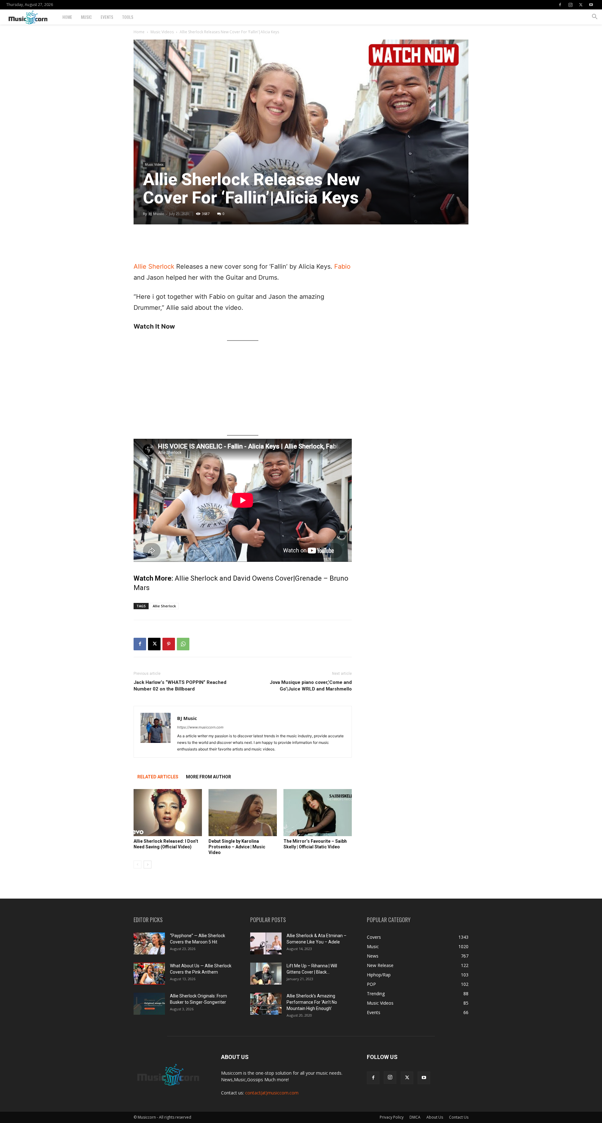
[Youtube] (591, 4)
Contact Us (458, 1117)
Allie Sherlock (154, 266)
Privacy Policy (392, 1117)
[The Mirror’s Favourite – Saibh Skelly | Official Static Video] (317, 812)
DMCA (414, 1117)
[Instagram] (570, 4)
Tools (127, 16)
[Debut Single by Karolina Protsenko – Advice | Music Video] (243, 812)
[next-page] (147, 864)
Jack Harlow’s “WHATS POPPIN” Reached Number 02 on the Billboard (180, 686)
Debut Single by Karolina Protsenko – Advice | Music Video (237, 847)
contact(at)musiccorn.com (271, 1093)
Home (67, 16)
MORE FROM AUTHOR (208, 776)
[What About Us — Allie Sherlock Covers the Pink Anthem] (149, 974)
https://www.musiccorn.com (200, 727)
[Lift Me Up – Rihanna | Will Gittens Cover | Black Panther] (266, 974)
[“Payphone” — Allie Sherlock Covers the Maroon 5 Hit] (149, 943)
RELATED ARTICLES (157, 776)
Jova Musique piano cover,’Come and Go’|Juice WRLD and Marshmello (311, 686)
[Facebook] (560, 4)
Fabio (342, 266)
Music (86, 16)
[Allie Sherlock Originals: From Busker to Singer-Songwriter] (149, 1004)
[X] (580, 4)
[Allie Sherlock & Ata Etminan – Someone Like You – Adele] (266, 943)
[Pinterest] (168, 644)
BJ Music (156, 213)
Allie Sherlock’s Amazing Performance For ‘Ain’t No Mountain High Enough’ (312, 1002)
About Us (434, 1117)
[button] (594, 17)
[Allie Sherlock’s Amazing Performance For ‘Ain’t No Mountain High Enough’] (266, 1004)
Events (107, 16)
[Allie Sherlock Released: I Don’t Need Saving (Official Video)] (168, 812)
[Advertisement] (242, 245)
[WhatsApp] (183, 644)
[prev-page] (137, 864)
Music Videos (162, 32)
